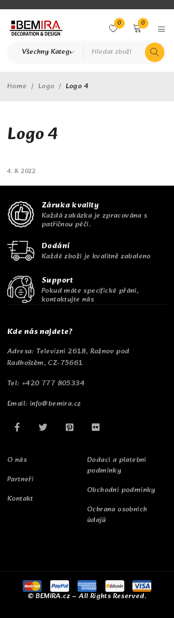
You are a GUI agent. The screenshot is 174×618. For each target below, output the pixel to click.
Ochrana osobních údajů (117, 515)
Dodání (56, 246)
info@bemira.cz (55, 404)
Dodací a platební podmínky (116, 465)
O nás (17, 460)
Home (17, 87)
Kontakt (20, 499)
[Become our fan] (17, 427)
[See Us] (69, 427)
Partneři (20, 480)
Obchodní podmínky (121, 490)
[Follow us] (43, 427)
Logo (46, 87)
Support (57, 280)
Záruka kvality (70, 205)
